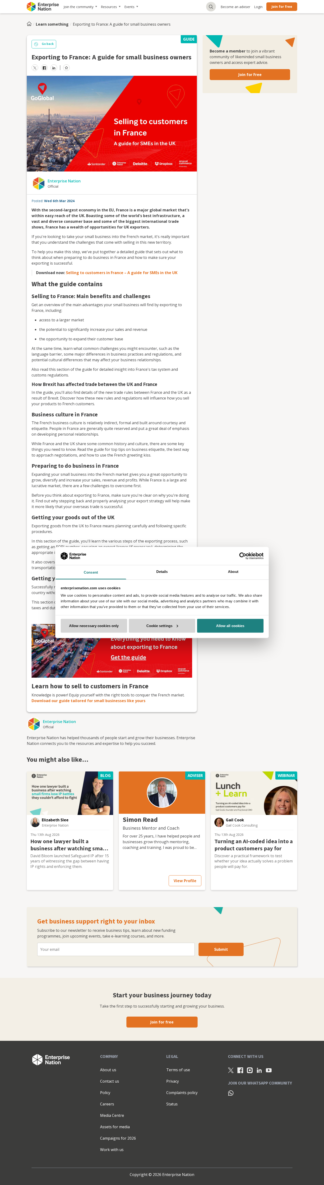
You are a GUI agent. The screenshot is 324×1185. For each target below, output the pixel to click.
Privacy (172, 1081)
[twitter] (35, 67)
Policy (105, 1092)
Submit (221, 949)
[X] (231, 1070)
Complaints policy (182, 1092)
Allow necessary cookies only (94, 625)
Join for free (281, 6)
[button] (35, 822)
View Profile (185, 880)
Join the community (78, 7)
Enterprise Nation (64, 181)
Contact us (109, 1081)
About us (108, 1069)
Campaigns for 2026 (118, 1138)
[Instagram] (250, 1070)
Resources (109, 7)
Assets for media (115, 1126)
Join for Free (250, 74)
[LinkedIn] (259, 1070)
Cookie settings (159, 625)
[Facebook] (240, 1070)
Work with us (112, 1149)
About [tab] (233, 572)
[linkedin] (54, 67)
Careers (107, 1104)
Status (172, 1104)
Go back (48, 44)
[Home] (30, 24)
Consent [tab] (91, 572)
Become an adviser (235, 7)
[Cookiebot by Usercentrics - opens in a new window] (243, 555)
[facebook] (44, 67)
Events (129, 7)
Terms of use (178, 1069)
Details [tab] (162, 572)
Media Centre (112, 1115)
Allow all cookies (230, 625)
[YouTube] (269, 1070)
